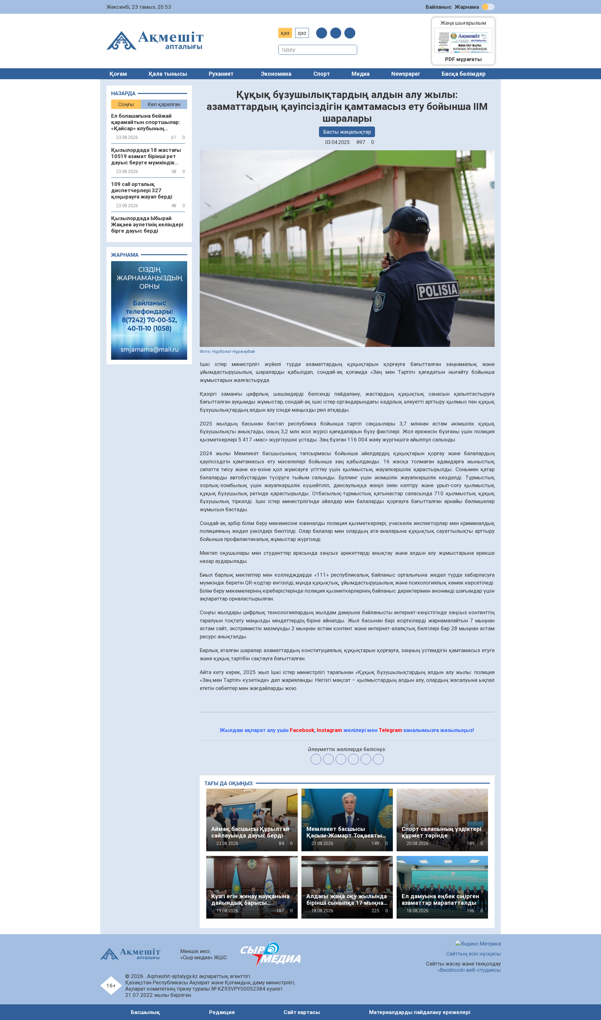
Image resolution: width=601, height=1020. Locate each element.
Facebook (302, 730)
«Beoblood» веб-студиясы (469, 970)
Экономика (276, 73)
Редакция (222, 1012)
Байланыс (439, 7)
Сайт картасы (302, 1012)
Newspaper (405, 73)
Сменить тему (488, 7)
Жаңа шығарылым (466, 23)
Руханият (221, 73)
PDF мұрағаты (463, 59)
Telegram (390, 730)
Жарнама (467, 7)
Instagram (329, 730)
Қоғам (118, 73)
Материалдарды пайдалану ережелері (419, 1012)
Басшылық (145, 1012)
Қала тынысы (168, 73)
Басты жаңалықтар (347, 132)
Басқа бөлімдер (463, 73)
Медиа (361, 73)
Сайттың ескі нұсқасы (473, 953)
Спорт (321, 73)
